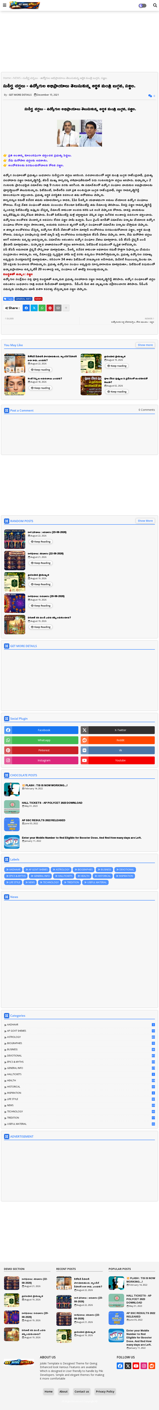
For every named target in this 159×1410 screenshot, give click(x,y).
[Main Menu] (4, 5)
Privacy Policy (105, 1391)
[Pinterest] (50, 308)
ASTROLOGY (62, 869)
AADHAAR (14, 869)
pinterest (44, 750)
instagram (44, 760)
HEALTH (85, 876)
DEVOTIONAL (126, 869)
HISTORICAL (104, 876)
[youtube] (136, 1365)
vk (120, 750)
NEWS (17, 78)
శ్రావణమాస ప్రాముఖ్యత (114, 356)
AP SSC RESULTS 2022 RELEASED (43, 820)
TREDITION (73, 882)
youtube (120, 760)
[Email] (57, 308)
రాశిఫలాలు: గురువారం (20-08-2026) (46, 596)
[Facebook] (26, 308)
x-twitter (120, 730)
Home (7, 78)
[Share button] (65, 308)
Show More (145, 521)
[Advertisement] (79, 42)
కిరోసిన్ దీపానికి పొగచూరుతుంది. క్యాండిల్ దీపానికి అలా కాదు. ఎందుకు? (52, 358)
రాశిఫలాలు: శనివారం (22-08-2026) (46, 554)
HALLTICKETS (65, 876)
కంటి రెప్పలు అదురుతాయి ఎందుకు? (45, 378)
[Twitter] (34, 308)
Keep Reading (42, 541)
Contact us (82, 1391)
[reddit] (152, 1365)
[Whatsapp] (42, 308)
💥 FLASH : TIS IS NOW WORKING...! (44, 785)
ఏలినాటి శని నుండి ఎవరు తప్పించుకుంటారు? (49, 618)
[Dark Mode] (155, 5)
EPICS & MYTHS (17, 876)
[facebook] (120, 1365)
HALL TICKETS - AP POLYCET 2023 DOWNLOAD (52, 802)
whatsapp (44, 740)
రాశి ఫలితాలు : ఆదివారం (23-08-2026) (47, 532)
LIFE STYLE (14, 882)
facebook (44, 730)
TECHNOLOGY (51, 882)
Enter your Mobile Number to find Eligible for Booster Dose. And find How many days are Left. (82, 837)
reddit (120, 740)
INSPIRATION (126, 876)
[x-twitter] (128, 1365)
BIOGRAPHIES (85, 869)
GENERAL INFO (23, 299)
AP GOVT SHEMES (38, 869)
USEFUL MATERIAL (97, 882)
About (64, 1391)
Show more (145, 345)
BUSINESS (106, 869)
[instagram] (144, 1365)
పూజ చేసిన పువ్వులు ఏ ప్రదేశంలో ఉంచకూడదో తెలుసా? (126, 380)
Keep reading (42, 369)
